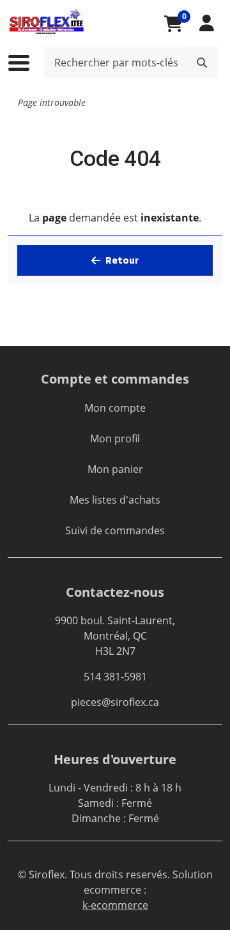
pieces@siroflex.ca (115, 702)
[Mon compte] (206, 23)
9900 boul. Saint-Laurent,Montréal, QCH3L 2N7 (115, 635)
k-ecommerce (115, 905)
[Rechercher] (202, 62)
